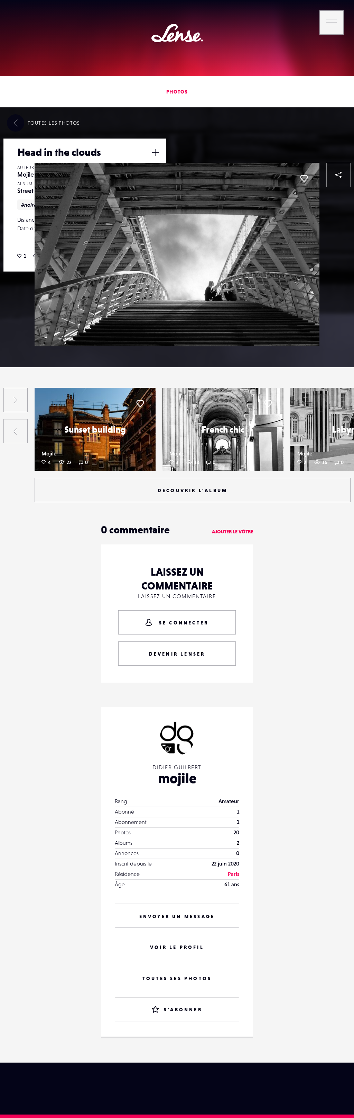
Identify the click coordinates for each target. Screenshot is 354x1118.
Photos (177, 92)
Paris (233, 874)
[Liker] (304, 178)
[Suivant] (15, 400)
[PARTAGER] (338, 175)
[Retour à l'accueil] (177, 33)
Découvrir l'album (192, 490)
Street (25, 190)
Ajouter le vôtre (232, 531)
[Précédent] (15, 431)
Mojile (25, 174)
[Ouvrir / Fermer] (155, 152)
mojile (177, 778)
